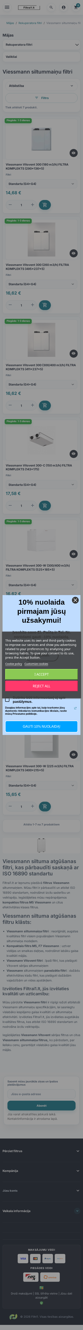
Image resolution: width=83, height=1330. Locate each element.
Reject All (41, 686)
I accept (41, 674)
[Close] (75, 600)
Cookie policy (13, 664)
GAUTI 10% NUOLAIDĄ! (41, 726)
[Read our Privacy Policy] (75, 708)
